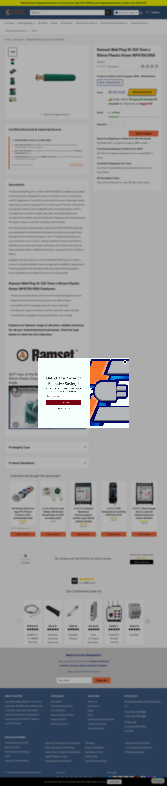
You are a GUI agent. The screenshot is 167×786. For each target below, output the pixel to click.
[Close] (125, 362)
